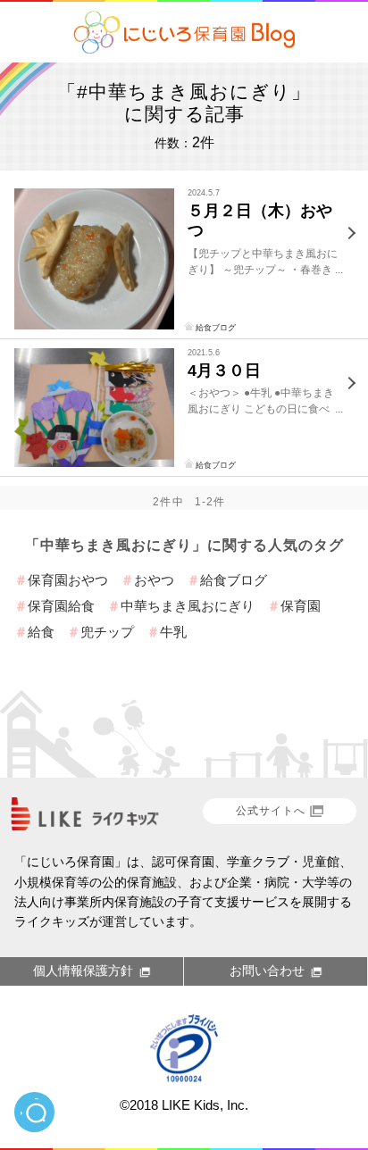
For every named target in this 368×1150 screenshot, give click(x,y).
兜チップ (107, 631)
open (34, 1112)
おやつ (154, 580)
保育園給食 (61, 605)
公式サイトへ (270, 810)
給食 (41, 631)
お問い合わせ (267, 970)
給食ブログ (216, 327)
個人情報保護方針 (83, 970)
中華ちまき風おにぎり (188, 605)
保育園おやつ (68, 580)
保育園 (300, 605)
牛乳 (173, 631)
